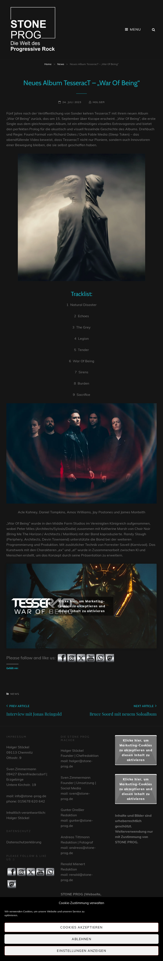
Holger (99, 102)
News (60, 64)
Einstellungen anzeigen (81, 951)
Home (48, 64)
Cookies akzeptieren (81, 927)
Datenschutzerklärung (23, 842)
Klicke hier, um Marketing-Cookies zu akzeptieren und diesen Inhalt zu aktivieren (81, 606)
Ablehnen (81, 939)
